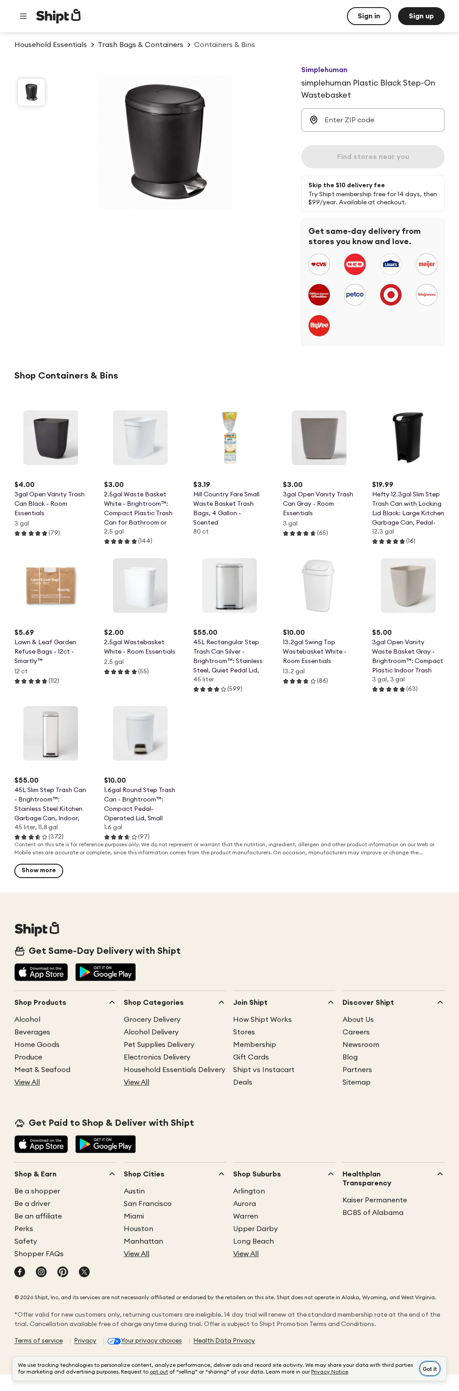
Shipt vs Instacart (263, 1069)
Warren (245, 1216)
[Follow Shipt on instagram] (41, 1272)
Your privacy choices (151, 1341)
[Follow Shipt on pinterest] (62, 1272)
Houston (138, 1228)
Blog (350, 1057)
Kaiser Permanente (374, 1200)
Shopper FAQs (39, 1253)
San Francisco (148, 1203)
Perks (23, 1228)
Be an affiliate (38, 1216)
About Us (358, 1019)
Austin (134, 1191)
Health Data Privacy (224, 1341)
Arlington (249, 1191)
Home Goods (37, 1044)
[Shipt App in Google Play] (105, 973)
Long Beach (253, 1241)
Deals (242, 1082)
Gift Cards (251, 1057)
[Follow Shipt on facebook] (19, 1272)
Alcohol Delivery (151, 1032)
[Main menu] (23, 16)
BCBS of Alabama (372, 1212)
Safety (25, 1241)
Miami (134, 1216)
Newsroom (360, 1044)
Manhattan (143, 1241)
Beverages (32, 1032)
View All (27, 1082)
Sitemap (356, 1082)
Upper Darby (255, 1228)
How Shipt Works (262, 1019)
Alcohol (27, 1019)
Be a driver (32, 1203)
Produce (28, 1057)
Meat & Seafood (42, 1069)
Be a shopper (37, 1191)
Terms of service (38, 1341)
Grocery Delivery (152, 1019)
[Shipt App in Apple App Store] (41, 973)
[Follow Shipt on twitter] (84, 1272)
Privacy (85, 1341)
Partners (357, 1069)
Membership (254, 1044)
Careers (356, 1032)
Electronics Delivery (157, 1057)
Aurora (244, 1203)
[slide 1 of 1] (31, 92)
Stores (244, 1032)
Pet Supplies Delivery (159, 1044)
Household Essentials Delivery (174, 1069)
